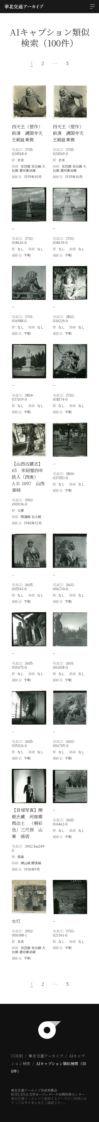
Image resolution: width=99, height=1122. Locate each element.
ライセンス (32, 1102)
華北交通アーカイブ (46, 1056)
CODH (17, 1056)
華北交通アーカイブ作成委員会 (34, 1090)
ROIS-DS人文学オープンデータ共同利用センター (48, 1094)
